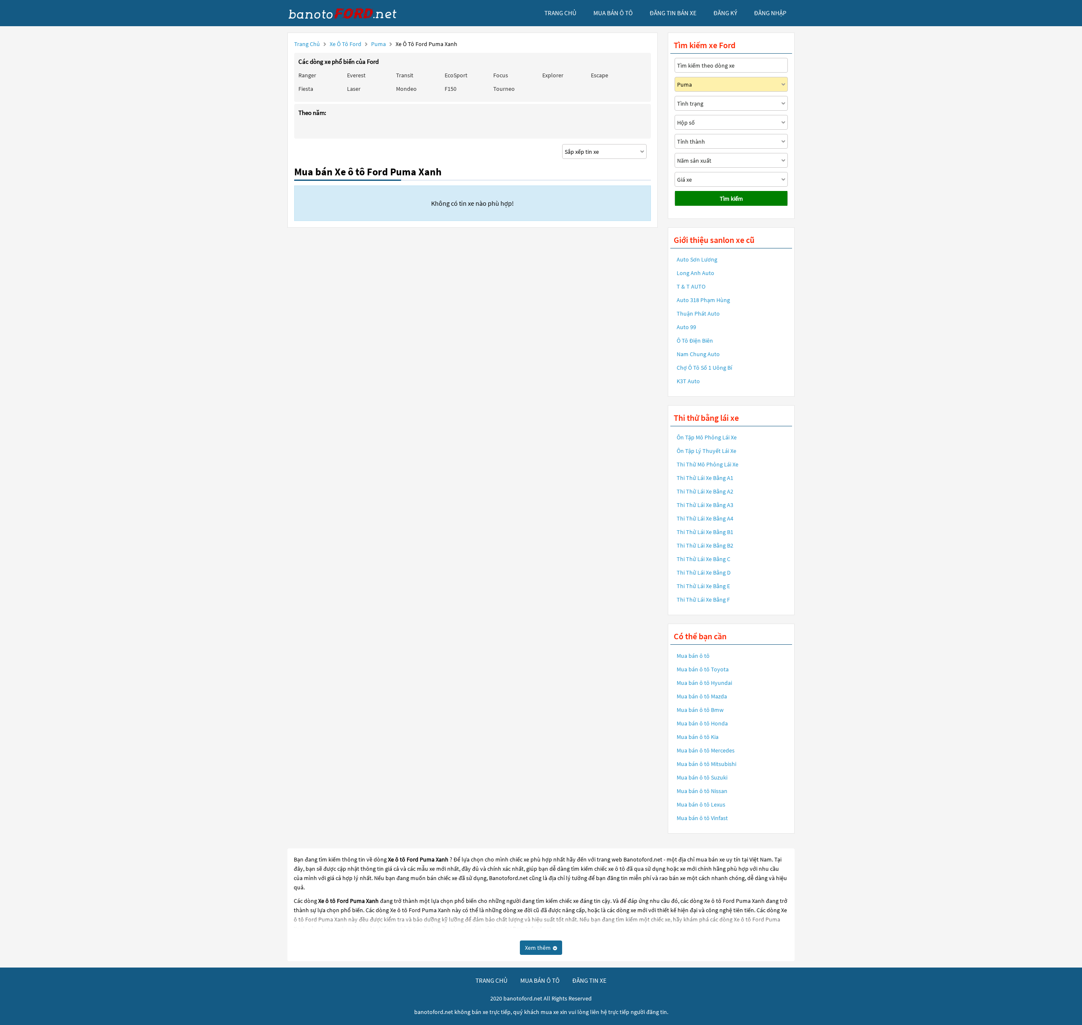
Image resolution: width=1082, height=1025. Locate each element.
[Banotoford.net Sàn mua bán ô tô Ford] (350, 13)
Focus (500, 75)
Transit (404, 75)
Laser (354, 89)
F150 (450, 89)
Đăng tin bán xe (673, 13)
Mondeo (406, 89)
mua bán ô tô (613, 13)
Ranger (307, 75)
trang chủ (560, 13)
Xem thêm (538, 947)
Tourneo (504, 89)
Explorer (552, 75)
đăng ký (725, 13)
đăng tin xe (589, 980)
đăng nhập (770, 13)
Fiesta (305, 89)
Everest (356, 75)
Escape (599, 75)
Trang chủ (307, 44)
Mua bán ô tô (693, 656)
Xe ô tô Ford (345, 44)
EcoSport (456, 75)
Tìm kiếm (731, 198)
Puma (379, 44)
